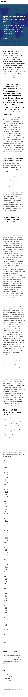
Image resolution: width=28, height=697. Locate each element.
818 (6, 627)
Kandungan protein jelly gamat (8, 662)
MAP (4, 693)
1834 (6, 620)
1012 (6, 591)
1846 (6, 535)
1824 (6, 552)
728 (6, 504)
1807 (6, 547)
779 (6, 634)
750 (6, 508)
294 (6, 506)
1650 (6, 520)
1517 (6, 562)
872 (6, 559)
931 (6, 467)
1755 (6, 489)
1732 (6, 496)
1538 (6, 487)
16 (5, 479)
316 (6, 586)
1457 (6, 491)
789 (6, 578)
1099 (6, 475)
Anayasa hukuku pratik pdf (18, 660)
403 (6, 571)
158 (6, 622)
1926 (6, 629)
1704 (6, 537)
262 (6, 494)
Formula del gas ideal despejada (11, 41)
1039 (6, 482)
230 (6, 511)
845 (6, 549)
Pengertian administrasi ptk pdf (8, 675)
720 (6, 603)
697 (6, 542)
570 (6, 484)
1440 (6, 533)
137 (6, 525)
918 (6, 583)
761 (6, 624)
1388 (6, 472)
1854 (6, 477)
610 (6, 576)
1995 (6, 605)
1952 (6, 530)
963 (6, 607)
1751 (6, 581)
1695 (6, 513)
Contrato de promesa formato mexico (8, 679)
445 (6, 598)
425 (6, 569)
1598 (6, 540)
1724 (6, 557)
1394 (6, 523)
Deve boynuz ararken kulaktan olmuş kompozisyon (8, 657)
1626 (6, 554)
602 (6, 501)
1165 (6, 518)
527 (6, 499)
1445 (6, 545)
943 (6, 593)
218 (6, 610)
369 (6, 470)
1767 (6, 600)
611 (6, 588)
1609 (6, 566)
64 (6, 612)
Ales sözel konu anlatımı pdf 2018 (18, 656)
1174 (6, 516)
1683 (6, 632)
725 (6, 617)
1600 (6, 615)
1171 (6, 595)
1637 (6, 528)
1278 (6, 574)
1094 (6, 564)
